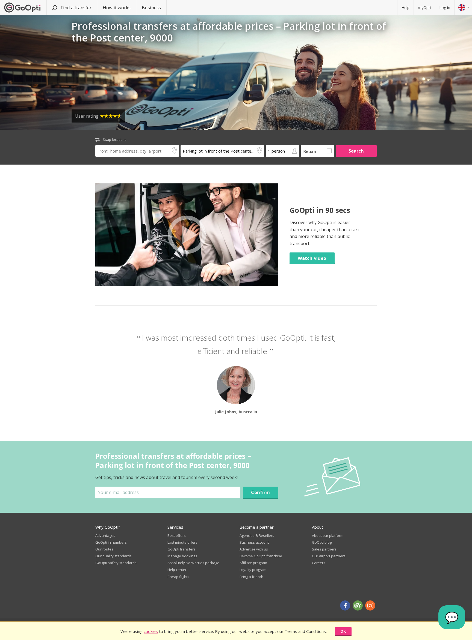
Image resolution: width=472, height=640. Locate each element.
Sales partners (324, 549)
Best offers (176, 535)
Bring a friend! (251, 576)
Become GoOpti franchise (261, 555)
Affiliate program (253, 562)
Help (405, 7)
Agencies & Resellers (257, 535)
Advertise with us (254, 549)
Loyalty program (253, 569)
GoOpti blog (322, 542)
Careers (318, 562)
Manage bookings (182, 555)
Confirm (260, 492)
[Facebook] (345, 605)
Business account (254, 542)
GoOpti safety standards (116, 562)
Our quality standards (113, 555)
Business (151, 7)
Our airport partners (329, 555)
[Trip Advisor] (358, 605)
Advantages (105, 535)
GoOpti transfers (181, 549)
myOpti (424, 7)
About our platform (327, 535)
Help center (177, 569)
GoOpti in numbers (111, 542)
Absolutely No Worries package (193, 562)
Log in (444, 7)
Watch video (312, 258)
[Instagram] (370, 605)
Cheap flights (178, 576)
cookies (151, 631)
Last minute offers (182, 542)
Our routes (104, 549)
